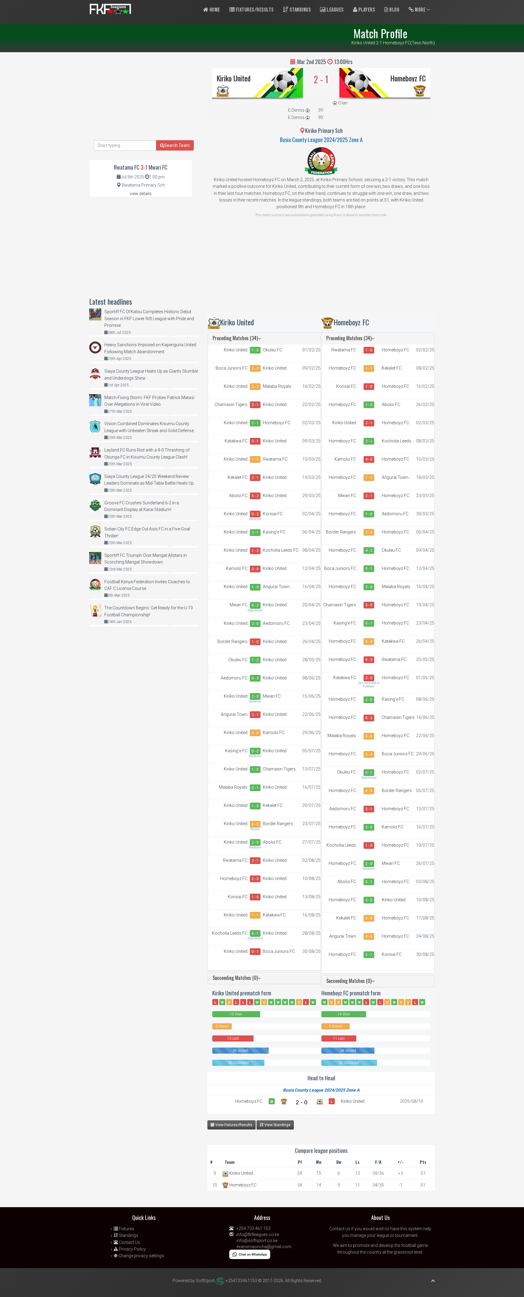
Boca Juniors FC (231, 368)
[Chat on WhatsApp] (249, 1253)
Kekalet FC (237, 477)
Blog (394, 10)
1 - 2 (255, 551)
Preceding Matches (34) (235, 338)
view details (195, 193)
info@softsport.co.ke (257, 1240)
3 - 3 (368, 754)
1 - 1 (255, 459)
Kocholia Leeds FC (280, 550)
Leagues (335, 10)
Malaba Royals (277, 386)
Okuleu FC (272, 349)
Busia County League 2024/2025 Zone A (321, 140)
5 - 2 (255, 496)
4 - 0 (368, 459)
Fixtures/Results (254, 10)
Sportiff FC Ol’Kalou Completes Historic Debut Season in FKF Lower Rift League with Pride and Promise (149, 318)
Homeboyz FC (408, 78)
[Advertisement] (321, 268)
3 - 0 (368, 605)
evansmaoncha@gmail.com (264, 1246)
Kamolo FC (236, 568)
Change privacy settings (141, 1255)
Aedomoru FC (276, 623)
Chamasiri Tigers (231, 404)
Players (366, 10)
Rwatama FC (275, 459)
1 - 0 (255, 350)
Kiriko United (233, 78)
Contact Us (129, 1242)
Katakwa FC (236, 441)
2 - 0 (255, 569)
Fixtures (126, 1228)
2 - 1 (255, 405)
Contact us (339, 1228)
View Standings (277, 1125)
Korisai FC (273, 513)
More (420, 10)
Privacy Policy (132, 1249)
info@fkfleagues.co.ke (257, 1234)
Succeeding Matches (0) (235, 977)
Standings (299, 10)
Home (214, 10)
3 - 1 (255, 441)
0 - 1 (255, 788)
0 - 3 (255, 678)
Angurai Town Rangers (276, 587)
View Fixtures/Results (233, 1125)
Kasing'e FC (274, 532)
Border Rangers (232, 641)
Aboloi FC (238, 495)
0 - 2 (255, 514)
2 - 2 (255, 368)
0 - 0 (255, 733)
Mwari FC (238, 604)
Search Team (177, 145)
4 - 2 (368, 550)
